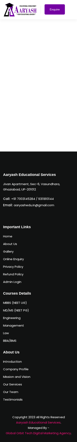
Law (6, 333)
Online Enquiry (13, 259)
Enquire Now (55, 11)
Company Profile (16, 369)
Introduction (12, 361)
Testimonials (13, 399)
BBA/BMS (9, 340)
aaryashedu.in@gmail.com (34, 205)
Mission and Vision (16, 377)
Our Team (10, 392)
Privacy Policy (13, 266)
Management (13, 325)
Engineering (12, 318)
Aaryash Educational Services (38, 422)
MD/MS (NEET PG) (16, 310)
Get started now (37, 138)
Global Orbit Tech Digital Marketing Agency (38, 433)
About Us (10, 244)
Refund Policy (13, 274)
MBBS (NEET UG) (15, 303)
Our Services (12, 384)
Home (7, 236)
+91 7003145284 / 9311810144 (32, 199)
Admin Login (12, 282)
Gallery (8, 251)
